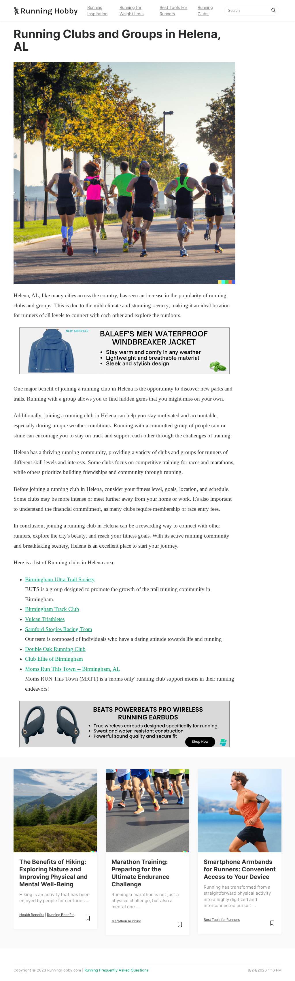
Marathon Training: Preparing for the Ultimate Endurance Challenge (140, 873)
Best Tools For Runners (173, 10)
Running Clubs (205, 10)
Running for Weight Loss (132, 10)
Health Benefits (31, 915)
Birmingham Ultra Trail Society (60, 579)
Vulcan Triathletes (45, 619)
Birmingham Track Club (52, 609)
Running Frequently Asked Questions (116, 970)
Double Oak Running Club (55, 649)
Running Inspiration (97, 10)
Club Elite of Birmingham (54, 659)
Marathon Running (126, 921)
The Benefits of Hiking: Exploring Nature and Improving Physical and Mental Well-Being (53, 873)
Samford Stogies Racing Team (58, 629)
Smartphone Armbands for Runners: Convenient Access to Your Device (240, 869)
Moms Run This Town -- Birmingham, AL (72, 669)
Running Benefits (60, 915)
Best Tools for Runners (222, 919)
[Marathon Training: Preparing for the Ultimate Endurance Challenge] (147, 810)
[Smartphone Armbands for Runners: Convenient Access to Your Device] (239, 810)
